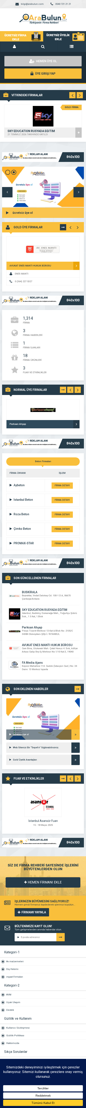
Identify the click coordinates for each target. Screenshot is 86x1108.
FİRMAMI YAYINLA (34, 912)
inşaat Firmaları (14, 977)
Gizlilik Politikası (15, 1035)
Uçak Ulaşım (13, 1002)
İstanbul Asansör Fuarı (43, 820)
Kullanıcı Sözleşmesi (18, 1028)
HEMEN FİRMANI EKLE (44, 882)
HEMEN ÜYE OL (46, 61)
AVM (8, 994)
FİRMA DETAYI (62, 485)
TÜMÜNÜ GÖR (63, 228)
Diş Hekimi (12, 969)
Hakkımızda (12, 1043)
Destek (10, 1010)
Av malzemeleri (15, 961)
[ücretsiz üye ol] (43, 703)
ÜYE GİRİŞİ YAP (45, 73)
